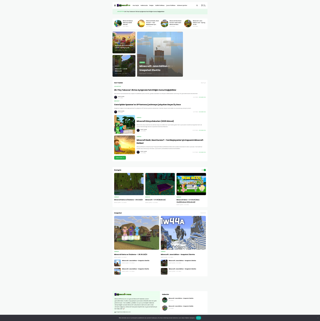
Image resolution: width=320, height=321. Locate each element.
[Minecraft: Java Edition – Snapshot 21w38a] (164, 308)
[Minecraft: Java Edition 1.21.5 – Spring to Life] (141, 23)
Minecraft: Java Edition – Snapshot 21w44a (178, 254)
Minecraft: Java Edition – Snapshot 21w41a (135, 269)
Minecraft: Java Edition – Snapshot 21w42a (182, 260)
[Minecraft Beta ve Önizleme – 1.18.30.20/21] (136, 233)
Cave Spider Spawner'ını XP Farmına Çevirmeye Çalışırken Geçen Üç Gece (144, 11)
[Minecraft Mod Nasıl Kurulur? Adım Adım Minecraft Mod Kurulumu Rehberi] (118, 23)
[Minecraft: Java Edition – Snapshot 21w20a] (164, 300)
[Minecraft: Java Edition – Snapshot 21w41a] (117, 271)
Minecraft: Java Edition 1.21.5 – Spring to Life (152, 22)
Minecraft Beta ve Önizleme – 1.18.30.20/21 (130, 254)
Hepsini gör (203, 82)
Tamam (198, 317)
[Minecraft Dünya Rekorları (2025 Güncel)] (124, 124)
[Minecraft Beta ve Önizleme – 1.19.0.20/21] (129, 184)
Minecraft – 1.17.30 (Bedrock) (155, 200)
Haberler (142, 62)
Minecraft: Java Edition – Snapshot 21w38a (181, 306)
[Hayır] (318, 318)
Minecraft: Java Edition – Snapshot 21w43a (135, 260)
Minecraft (120, 11)
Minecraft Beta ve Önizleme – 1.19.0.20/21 (128, 200)
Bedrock (117, 42)
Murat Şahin (118, 50)
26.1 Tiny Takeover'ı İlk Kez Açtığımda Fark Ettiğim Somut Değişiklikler (145, 90)
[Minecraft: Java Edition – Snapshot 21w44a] (183, 233)
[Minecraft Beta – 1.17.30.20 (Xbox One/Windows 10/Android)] (191, 184)
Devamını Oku (202, 97)
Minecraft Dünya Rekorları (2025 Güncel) (155, 121)
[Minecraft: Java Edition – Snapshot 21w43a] (160, 54)
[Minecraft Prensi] (123, 5)
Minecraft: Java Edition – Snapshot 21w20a (181, 298)
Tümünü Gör (203, 213)
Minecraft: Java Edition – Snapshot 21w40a (182, 269)
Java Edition (117, 86)
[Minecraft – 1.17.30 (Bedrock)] (160, 184)
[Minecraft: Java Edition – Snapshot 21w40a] (164, 271)
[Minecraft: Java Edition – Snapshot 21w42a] (164, 263)
